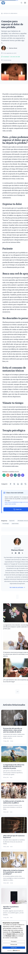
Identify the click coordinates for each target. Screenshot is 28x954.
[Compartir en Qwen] (22, 475)
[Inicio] (1, 13)
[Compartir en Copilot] (19, 475)
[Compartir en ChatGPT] (4, 475)
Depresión (11, 520)
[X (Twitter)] (22, 553)
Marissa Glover (17, 550)
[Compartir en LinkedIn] (18, 484)
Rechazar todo (13, 944)
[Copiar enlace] (25, 484)
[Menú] (25, 2)
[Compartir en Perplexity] (15, 475)
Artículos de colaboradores (10, 13)
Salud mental (15, 523)
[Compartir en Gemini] (11, 475)
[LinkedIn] (19, 553)
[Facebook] (15, 553)
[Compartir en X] (14, 484)
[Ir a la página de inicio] (3, 3)
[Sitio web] (12, 553)
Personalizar (14, 941)
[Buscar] (21, 2)
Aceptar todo (14, 947)
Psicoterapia (5, 523)
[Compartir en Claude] (7, 475)
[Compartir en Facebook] (10, 484)
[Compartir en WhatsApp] (21, 484)
